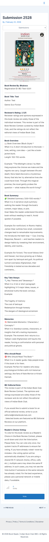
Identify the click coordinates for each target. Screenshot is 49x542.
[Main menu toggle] (44, 2)
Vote (24, 496)
